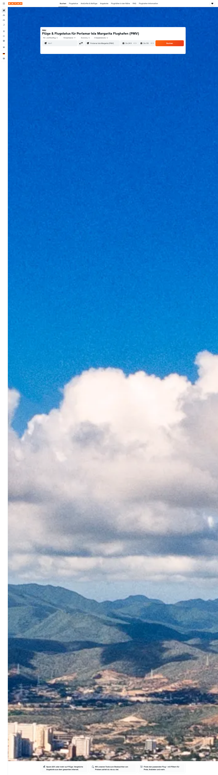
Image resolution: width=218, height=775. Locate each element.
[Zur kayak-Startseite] (15, 3)
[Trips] (4, 47)
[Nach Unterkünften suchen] (4, 15)
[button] (3, 3)
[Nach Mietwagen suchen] (4, 20)
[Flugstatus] (4, 36)
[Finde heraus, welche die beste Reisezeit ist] (4, 41)
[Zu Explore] (4, 31)
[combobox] (50, 38)
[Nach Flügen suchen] (4, 10)
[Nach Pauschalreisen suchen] (4, 25)
